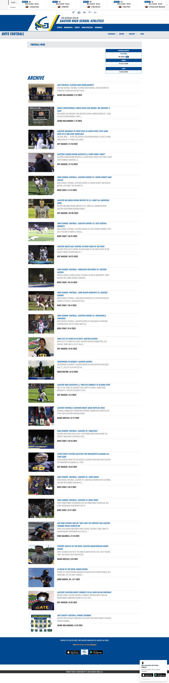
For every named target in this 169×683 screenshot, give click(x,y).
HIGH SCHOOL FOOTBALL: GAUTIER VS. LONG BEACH (77, 476)
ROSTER (121, 34)
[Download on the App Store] (147, 675)
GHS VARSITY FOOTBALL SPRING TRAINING (74, 615)
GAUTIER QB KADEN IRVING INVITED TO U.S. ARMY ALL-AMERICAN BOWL (83, 202)
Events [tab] (13, 2)
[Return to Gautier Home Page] (42, 23)
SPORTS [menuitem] (59, 27)
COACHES (132, 34)
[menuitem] (73, 12)
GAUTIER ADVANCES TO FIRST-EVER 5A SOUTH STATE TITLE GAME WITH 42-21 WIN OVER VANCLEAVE (82, 132)
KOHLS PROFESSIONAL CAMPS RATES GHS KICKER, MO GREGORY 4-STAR (83, 109)
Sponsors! (92, 644)
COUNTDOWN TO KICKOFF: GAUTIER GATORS (74, 361)
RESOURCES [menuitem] (98, 27)
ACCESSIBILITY (81, 672)
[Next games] (167, 5)
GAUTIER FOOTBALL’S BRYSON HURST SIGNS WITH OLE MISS (81, 407)
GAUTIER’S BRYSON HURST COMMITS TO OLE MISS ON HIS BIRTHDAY (84, 592)
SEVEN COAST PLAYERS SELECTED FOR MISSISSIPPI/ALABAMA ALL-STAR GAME (83, 455)
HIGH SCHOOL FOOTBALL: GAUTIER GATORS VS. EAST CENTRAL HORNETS (82, 225)
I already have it (145, 678)
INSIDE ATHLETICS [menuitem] (87, 27)
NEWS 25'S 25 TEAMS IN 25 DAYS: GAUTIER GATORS (77, 338)
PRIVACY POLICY (71, 672)
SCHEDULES (111, 34)
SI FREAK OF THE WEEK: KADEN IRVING (72, 569)
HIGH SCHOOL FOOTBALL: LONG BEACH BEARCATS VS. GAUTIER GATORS (82, 294)
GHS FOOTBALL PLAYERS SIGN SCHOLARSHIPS (75, 84)
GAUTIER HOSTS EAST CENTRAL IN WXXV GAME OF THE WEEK (80, 246)
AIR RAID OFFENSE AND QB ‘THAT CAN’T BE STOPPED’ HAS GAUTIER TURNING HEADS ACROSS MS (83, 524)
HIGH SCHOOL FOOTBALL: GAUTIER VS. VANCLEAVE (77, 430)
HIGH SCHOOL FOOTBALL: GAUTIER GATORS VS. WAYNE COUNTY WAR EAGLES (84, 178)
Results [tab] (13, 7)
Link (127, 57)
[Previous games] (20, 5)
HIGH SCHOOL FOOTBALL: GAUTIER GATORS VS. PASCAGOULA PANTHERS (81, 317)
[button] (32, 5)
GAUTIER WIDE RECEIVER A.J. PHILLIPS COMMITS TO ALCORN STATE (83, 384)
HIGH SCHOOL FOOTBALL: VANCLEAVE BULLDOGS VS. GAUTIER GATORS (81, 271)
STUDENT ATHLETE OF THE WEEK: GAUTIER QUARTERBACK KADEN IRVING (82, 547)
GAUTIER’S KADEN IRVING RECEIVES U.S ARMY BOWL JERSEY (81, 154)
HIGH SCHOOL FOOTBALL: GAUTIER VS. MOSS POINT (77, 500)
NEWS (142, 34)
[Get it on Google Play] (160, 675)
